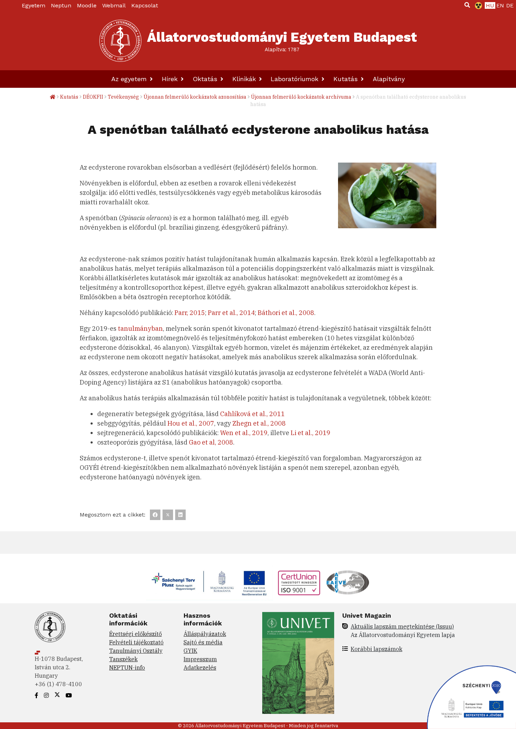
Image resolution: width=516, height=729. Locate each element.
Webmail (114, 5)
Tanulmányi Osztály (136, 650)
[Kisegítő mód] (477, 5)
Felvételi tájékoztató (136, 642)
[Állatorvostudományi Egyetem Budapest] (120, 41)
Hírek (171, 79)
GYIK (190, 650)
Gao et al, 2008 (211, 442)
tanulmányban (140, 328)
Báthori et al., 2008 (286, 313)
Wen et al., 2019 (243, 433)
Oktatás (206, 79)
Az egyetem (130, 79)
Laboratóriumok (295, 79)
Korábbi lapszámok (376, 648)
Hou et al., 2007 (190, 423)
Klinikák (245, 79)
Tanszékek (123, 659)
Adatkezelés (200, 667)
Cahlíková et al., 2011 (252, 414)
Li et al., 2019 (310, 433)
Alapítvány (389, 79)
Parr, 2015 (189, 313)
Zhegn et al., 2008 (259, 423)
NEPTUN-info (127, 667)
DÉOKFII (93, 97)
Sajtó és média (203, 642)
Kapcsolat (144, 5)
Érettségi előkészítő (135, 633)
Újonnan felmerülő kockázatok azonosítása (195, 97)
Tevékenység (123, 97)
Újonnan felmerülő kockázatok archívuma (301, 97)
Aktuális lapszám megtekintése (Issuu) (402, 626)
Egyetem (33, 5)
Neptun (61, 5)
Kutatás (346, 79)
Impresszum (200, 659)
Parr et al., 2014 (231, 313)
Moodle (87, 5)
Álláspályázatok (205, 633)
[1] (467, 4)
